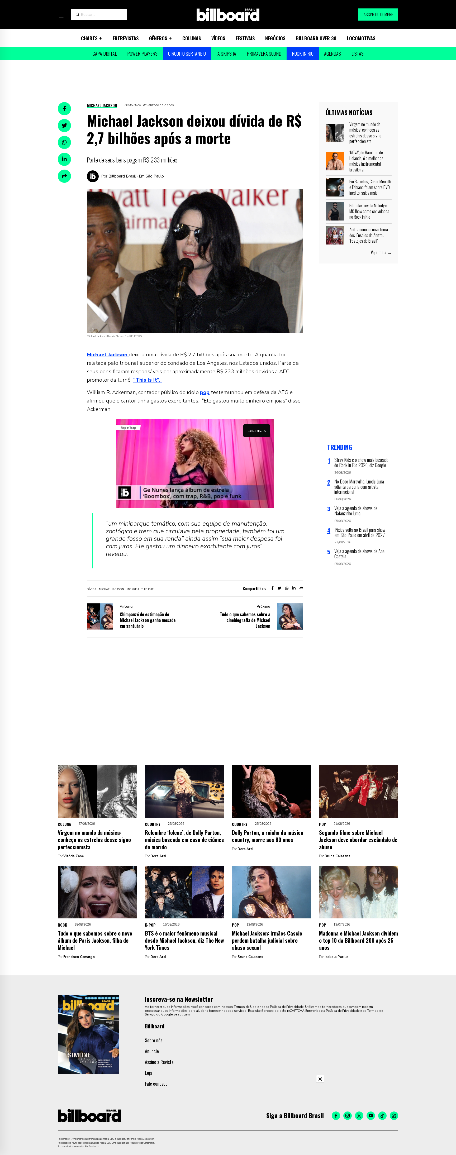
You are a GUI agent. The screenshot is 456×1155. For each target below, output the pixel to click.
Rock (62, 925)
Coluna (64, 824)
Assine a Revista (159, 1061)
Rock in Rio (303, 53)
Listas (358, 53)
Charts (89, 38)
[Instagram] (347, 1115)
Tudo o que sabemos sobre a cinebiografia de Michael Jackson (245, 620)
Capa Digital (105, 53)
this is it (147, 589)
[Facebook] (336, 1115)
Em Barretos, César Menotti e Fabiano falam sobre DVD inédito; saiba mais (370, 187)
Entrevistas (126, 38)
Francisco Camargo (79, 957)
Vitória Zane (73, 856)
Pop (322, 824)
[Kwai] (394, 1115)
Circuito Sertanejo (187, 53)
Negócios (275, 38)
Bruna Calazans (337, 856)
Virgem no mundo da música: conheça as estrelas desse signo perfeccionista (365, 133)
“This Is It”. (147, 380)
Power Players (142, 53)
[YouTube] (371, 1115)
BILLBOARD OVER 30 (316, 38)
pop (205, 392)
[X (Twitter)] (359, 1115)
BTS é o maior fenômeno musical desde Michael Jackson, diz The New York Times (184, 940)
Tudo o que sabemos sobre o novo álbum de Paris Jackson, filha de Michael (95, 940)
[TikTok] (382, 1115)
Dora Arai (158, 856)
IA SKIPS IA (226, 53)
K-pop (150, 925)
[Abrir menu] (61, 15)
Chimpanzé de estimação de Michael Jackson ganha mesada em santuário (147, 620)
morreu (133, 589)
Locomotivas (361, 38)
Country (152, 824)
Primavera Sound (264, 53)
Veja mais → (381, 252)
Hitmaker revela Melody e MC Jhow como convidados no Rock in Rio (369, 211)
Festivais (245, 38)
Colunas (191, 38)
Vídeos (218, 38)
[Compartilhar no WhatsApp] (64, 142)
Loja (148, 1072)
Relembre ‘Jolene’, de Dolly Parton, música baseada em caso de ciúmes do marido (184, 839)
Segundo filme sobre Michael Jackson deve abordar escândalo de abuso (358, 839)
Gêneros (158, 38)
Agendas (332, 53)
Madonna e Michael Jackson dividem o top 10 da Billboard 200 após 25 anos (358, 940)
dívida (91, 589)
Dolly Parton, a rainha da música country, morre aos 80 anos (267, 836)
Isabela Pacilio (336, 957)
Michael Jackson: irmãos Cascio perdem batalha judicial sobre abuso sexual (267, 940)
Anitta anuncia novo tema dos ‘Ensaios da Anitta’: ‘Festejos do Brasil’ (368, 235)
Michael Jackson (102, 105)
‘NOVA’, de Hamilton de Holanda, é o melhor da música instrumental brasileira (366, 161)
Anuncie (152, 1051)
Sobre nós (153, 1040)
